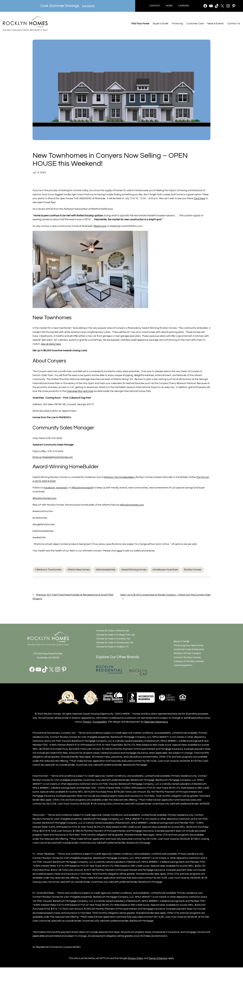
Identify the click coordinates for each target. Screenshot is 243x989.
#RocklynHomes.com (44, 498)
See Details (88, 5)
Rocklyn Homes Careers (187, 653)
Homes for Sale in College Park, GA (115, 634)
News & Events (215, 23)
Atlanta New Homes (78, 569)
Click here (199, 198)
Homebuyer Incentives (165, 569)
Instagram (61, 487)
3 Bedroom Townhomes (48, 569)
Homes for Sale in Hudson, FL (112, 646)
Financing (177, 23)
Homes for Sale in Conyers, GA (113, 638)
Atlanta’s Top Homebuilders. (120, 477)
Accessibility (100, 721)
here (119, 550)
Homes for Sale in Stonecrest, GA (114, 642)
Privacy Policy (135, 958)
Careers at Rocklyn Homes (189, 661)
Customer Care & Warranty (189, 649)
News (169, 6)
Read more (99, 226)
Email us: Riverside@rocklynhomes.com (53, 457)
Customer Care (195, 23)
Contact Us (233, 23)
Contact (154, 6)
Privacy (87, 721)
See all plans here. (51, 344)
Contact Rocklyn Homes (187, 657)
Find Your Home (140, 23)
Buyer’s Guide (160, 23)
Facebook (49, 487)
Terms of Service (158, 958)
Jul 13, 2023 (39, 172)
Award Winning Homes (134, 569)
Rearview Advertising (156, 721)
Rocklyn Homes (192, 569)
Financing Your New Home (188, 645)
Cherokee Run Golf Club (80, 391)
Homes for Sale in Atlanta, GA (112, 630)
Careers (183, 6)
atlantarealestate (105, 569)
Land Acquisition (183, 665)
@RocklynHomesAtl (82, 487)
